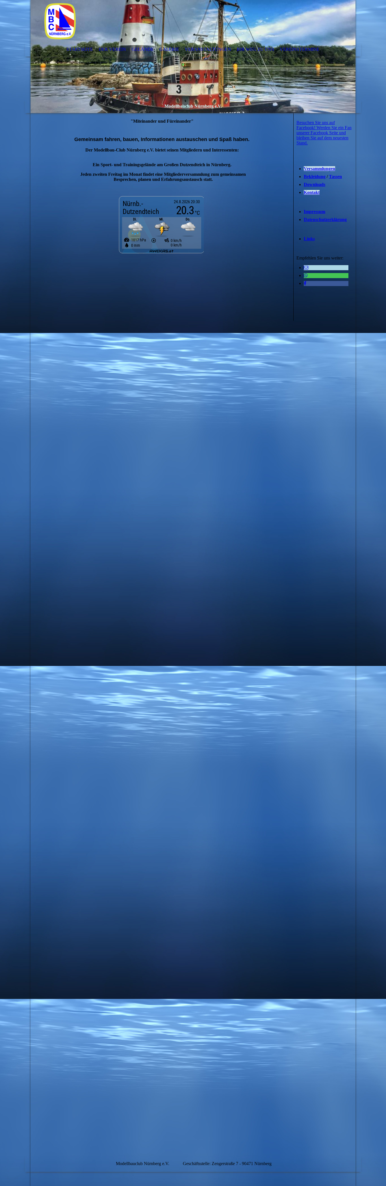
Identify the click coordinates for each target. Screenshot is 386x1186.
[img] (193, 56)
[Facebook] (305, 283)
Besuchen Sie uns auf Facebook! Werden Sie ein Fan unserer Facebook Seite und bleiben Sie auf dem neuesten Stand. (324, 132)
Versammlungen (319, 168)
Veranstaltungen (208, 49)
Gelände (143, 49)
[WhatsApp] (306, 275)
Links (309, 238)
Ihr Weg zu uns (255, 49)
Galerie (169, 49)
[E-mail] (306, 267)
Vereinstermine (300, 49)
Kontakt (312, 192)
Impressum (314, 211)
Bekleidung (315, 176)
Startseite (79, 49)
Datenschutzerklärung (325, 219)
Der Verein (112, 49)
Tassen (335, 176)
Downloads (314, 184)
